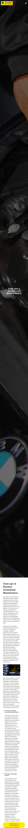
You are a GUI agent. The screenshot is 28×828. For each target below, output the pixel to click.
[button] (26, 3)
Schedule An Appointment (14, 824)
